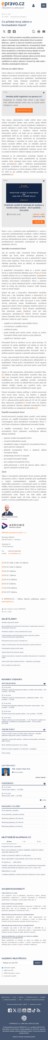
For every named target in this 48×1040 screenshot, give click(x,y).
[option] (24, 772)
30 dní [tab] (39, 841)
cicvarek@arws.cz (14, 553)
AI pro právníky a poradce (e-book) (13, 814)
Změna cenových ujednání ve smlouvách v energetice (19, 749)
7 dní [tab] (24, 841)
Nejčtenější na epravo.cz (16, 837)
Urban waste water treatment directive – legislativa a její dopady (21, 661)
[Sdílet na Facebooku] (14, 31)
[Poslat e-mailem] (43, 31)
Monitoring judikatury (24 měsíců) (12, 818)
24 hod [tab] (9, 841)
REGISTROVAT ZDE (24, 110)
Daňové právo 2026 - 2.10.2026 (12, 795)
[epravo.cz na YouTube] (24, 1010)
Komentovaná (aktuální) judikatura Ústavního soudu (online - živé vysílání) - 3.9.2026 (23, 705)
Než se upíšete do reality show (11, 665)
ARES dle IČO (8, 970)
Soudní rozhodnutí (13, 889)
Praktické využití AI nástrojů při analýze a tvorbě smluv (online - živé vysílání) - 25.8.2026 (24, 689)
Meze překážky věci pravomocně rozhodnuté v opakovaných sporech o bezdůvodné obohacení (23, 627)
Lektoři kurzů (8, 766)
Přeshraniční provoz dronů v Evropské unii (14, 641)
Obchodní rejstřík (9, 968)
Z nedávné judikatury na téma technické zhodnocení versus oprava (23, 874)
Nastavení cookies (35, 1004)
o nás (14, 997)
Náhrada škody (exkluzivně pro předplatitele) (18, 914)
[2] (12, 174)
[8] (37, 408)
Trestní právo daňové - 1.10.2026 (12, 788)
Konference (7, 783)
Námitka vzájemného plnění (10, 622)
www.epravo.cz (8, 602)
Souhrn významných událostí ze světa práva (16, 855)
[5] (23, 314)
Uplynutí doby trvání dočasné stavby (13, 652)
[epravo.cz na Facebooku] (10, 1010)
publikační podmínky (10, 1000)
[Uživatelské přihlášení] (33, 5)
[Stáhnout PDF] (33, 31)
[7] (24, 403)
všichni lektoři (40, 777)
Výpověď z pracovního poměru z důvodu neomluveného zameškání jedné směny (23, 740)
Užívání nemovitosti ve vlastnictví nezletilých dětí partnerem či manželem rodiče (24, 656)
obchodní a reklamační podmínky (34, 1000)
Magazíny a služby (11, 806)
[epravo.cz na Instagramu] (19, 1010)
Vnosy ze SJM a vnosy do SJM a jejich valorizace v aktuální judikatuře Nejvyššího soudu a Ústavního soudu (21, 734)
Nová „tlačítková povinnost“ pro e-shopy (14, 745)
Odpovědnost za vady (9, 871)
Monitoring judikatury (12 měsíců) (12, 822)
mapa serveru (5, 997)
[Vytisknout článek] (38, 31)
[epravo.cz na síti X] (14, 1010)
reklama (21, 997)
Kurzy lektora (18, 772)
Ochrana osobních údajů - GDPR (17, 1004)
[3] (41, 273)
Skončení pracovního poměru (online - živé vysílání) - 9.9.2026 (22, 713)
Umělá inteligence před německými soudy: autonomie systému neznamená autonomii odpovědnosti (21, 636)
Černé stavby (6, 753)
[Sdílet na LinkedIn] (9, 31)
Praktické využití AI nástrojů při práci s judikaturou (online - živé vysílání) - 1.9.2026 (22, 697)
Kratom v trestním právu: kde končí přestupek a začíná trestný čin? (22, 644)
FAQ (20, 1000)
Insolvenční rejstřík (10, 976)
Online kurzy (8, 729)
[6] (3, 375)
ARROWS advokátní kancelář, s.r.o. (14, 532)
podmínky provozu (32, 997)
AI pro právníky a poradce (10, 810)
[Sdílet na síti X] (4, 31)
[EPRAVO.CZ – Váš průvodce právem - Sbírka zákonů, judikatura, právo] (13, 5)
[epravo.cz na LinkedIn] (29, 1010)
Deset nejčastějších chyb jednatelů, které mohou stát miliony (21, 859)
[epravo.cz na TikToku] (34, 1010)
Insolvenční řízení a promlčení (11, 846)
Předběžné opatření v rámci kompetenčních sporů (17, 631)
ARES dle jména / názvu (12, 973)
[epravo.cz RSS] (38, 1010)
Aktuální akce (9, 683)
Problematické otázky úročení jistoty (12, 648)
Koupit (38, 222)
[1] (15, 164)
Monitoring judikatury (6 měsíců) (12, 826)
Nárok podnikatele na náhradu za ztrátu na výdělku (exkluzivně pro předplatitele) (20, 937)
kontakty (42, 997)
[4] (42, 295)
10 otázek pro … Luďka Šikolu (11, 862)
